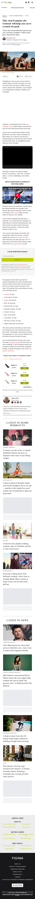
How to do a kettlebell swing (9, 824)
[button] (17, 366)
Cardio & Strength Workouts (16, 15)
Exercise (4, 15)
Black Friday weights (26, 845)
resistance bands (14, 342)
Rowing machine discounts (9, 845)
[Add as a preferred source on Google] (17, 885)
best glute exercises (21, 237)
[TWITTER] (12, 402)
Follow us (21, 76)
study (15, 212)
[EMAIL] (21, 402)
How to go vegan (26, 827)
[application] (17, 156)
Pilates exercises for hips (17, 7)
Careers (17, 877)
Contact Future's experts (17, 866)
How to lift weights (26, 824)
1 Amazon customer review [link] (15, 359)
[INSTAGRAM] (15, 402)
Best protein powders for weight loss (25, 835)
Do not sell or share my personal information (17, 879)
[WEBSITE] (18, 402)
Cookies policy (17, 874)
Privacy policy (17, 871)
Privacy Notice (22, 266)
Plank (6, 300)
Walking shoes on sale (26, 848)
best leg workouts (16, 244)
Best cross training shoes (9, 838)
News (25, 40)
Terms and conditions (17, 869)
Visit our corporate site (21, 892)
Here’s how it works (16, 44)
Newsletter (29, 76)
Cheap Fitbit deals (9, 848)
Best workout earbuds (26, 838)
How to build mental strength (9, 827)
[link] (7, 366)
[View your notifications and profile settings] (26, 2)
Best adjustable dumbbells (9, 834)
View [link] (24, 368)
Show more (27, 387)
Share (6, 76)
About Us (17, 864)
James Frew (11, 38)
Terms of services (21, 264)
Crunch (6, 294)
